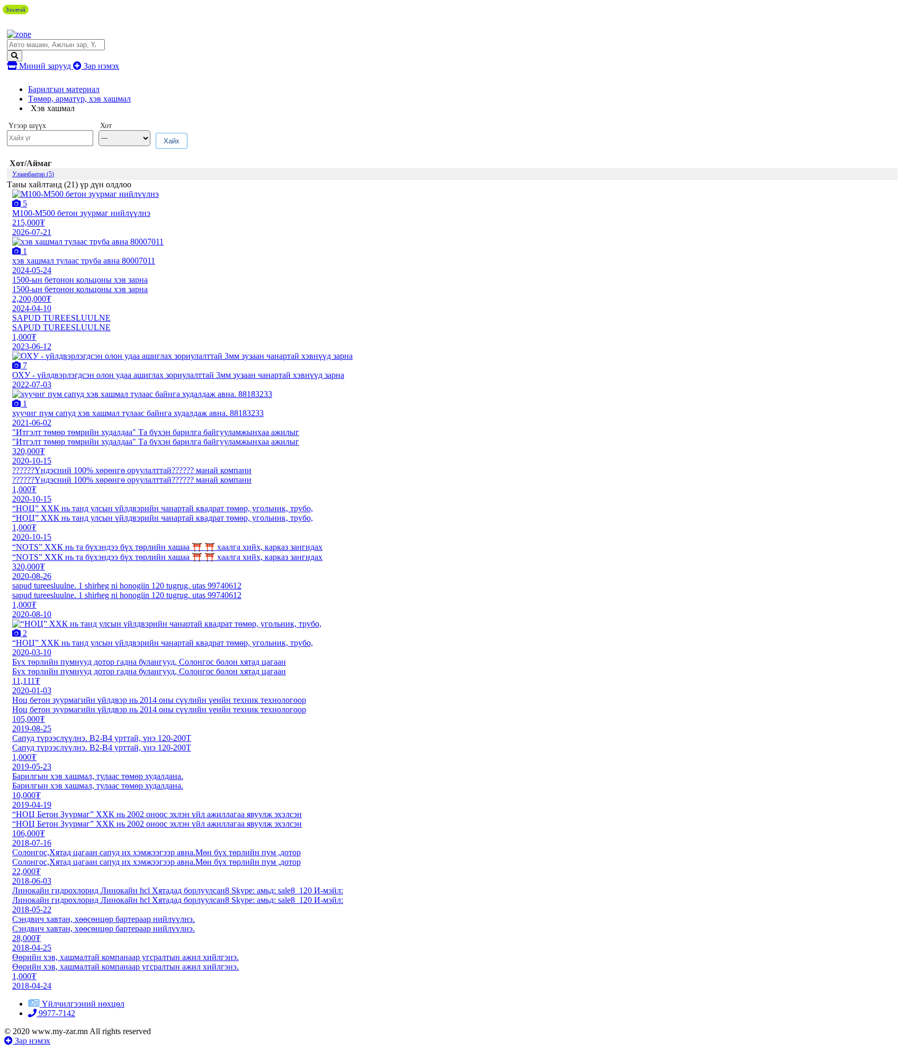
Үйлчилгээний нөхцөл (83, 1003)
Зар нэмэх (100, 65)
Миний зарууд (45, 65)
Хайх (172, 141)
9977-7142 (56, 1013)
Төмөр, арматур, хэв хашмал (79, 98)
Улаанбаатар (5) (33, 174)
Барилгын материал (64, 89)
